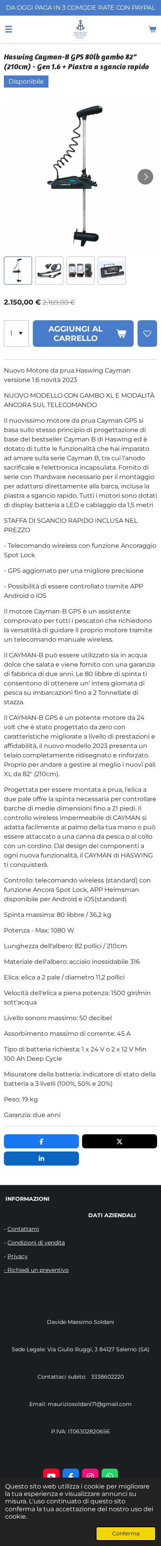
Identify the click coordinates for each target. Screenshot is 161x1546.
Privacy (17, 1256)
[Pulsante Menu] (8, 29)
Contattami (23, 1228)
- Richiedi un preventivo (36, 1269)
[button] (18, 270)
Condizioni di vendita (36, 1242)
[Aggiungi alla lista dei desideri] (147, 333)
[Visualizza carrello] (152, 29)
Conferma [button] (126, 1533)
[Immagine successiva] (145, 177)
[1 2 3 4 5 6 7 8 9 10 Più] (16, 333)
